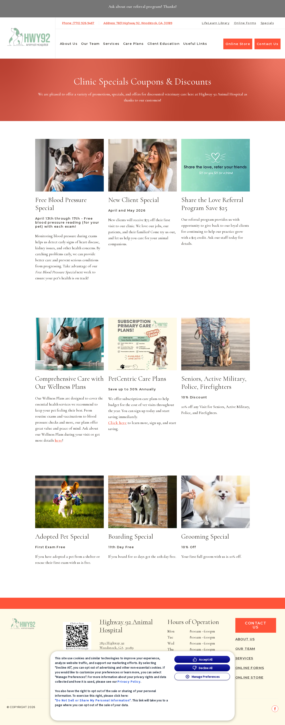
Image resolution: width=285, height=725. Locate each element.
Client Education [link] (163, 44)
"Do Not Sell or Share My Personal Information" (93, 700)
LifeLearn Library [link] (216, 23)
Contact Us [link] (267, 44)
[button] (74, 636)
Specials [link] (267, 23)
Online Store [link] (238, 44)
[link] (29, 37)
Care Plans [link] (133, 44)
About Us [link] (245, 639)
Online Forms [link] (245, 23)
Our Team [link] (90, 44)
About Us (68, 44)
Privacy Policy (129, 682)
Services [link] (111, 44)
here (58, 441)
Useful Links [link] (195, 44)
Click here (117, 423)
